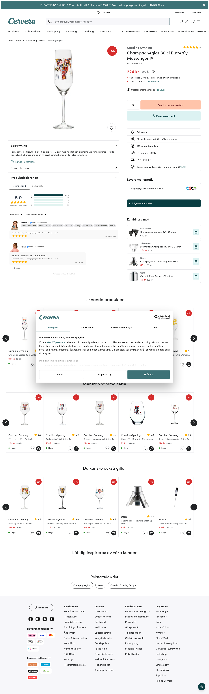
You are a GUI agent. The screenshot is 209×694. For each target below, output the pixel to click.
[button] (50, 21)
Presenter (161, 616)
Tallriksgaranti (133, 632)
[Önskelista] (193, 21)
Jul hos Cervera (164, 680)
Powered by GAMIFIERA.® (64, 273)
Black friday (162, 669)
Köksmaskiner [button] (33, 31)
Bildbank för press (105, 659)
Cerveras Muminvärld (168, 648)
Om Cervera (101, 611)
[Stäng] (204, 5)
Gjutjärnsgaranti (134, 638)
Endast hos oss (103, 616)
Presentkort (70, 616)
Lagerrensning (130, 31)
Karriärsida (101, 648)
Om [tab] (156, 327)
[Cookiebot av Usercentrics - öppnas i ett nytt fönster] (156, 317)
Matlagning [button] (53, 31)
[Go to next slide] (193, 338)
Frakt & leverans (73, 621)
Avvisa (60, 374)
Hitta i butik (153, 81)
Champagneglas (81, 585)
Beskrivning (132, 63)
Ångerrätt (69, 632)
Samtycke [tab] (53, 327)
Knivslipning (131, 643)
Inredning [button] (88, 31)
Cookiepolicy (102, 643)
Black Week (162, 638)
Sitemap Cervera (104, 669)
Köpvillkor (69, 643)
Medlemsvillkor (133, 648)
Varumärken (186, 31)
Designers (161, 659)
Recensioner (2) (19, 185)
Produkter (13, 31)
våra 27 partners (56, 342)
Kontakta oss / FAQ (74, 611)
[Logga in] (187, 21)
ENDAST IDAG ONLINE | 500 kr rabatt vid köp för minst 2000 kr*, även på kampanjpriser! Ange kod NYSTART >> (102, 5)
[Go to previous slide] (5, 338)
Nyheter (160, 632)
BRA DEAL (69, 654)
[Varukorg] (198, 21)
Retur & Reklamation (75, 638)
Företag (68, 659)
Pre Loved (105, 31)
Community (37, 185)
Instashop (161, 654)
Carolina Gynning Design (123, 585)
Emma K (25, 222)
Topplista (161, 675)
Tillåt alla (148, 374)
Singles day (162, 664)
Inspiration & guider (167, 643)
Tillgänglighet (102, 664)
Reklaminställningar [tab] (121, 327)
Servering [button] (71, 31)
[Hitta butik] (181, 21)
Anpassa (102, 374)
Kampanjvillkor (72, 648)
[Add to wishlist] (111, 127)
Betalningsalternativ (75, 627)
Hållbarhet (100, 627)
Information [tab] (87, 327)
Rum (158, 621)
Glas (100, 585)
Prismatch (130, 621)
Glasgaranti (131, 627)
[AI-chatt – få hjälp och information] (201, 686)
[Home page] (22, 23)
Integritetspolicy (103, 638)
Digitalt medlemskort (137, 616)
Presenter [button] (150, 31)
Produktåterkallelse (75, 664)
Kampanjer (167, 31)
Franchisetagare (104, 654)
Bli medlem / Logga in (137, 611)
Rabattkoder (132, 654)
